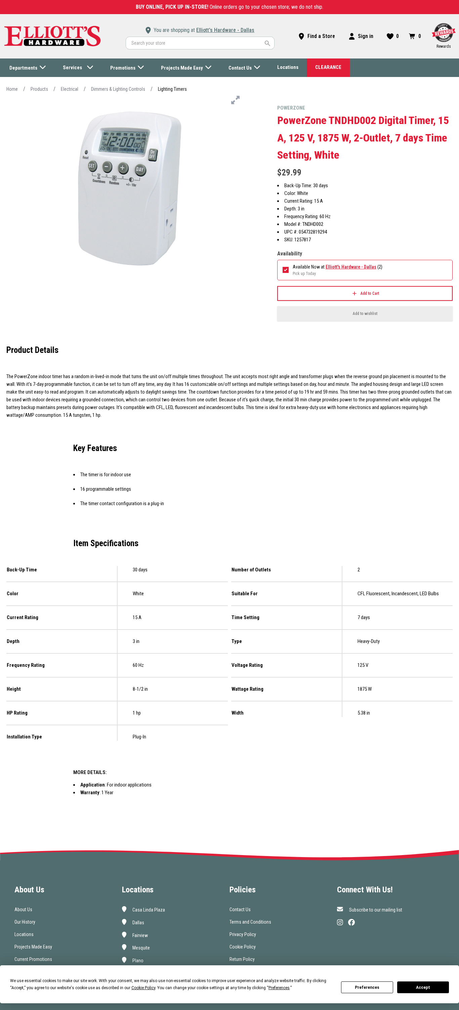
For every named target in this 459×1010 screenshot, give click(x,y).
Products (39, 89)
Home (12, 89)
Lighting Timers (172, 89)
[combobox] (200, 43)
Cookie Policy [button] (143, 987)
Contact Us (240, 909)
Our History (24, 922)
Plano (137, 960)
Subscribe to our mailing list (375, 910)
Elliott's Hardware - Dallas (225, 30)
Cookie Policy (243, 947)
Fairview (139, 935)
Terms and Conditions (250, 922)
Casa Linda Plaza (148, 910)
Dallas (137, 922)
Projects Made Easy (33, 947)
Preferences (367, 987)
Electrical (69, 89)
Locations (24, 934)
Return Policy (242, 959)
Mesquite (140, 948)
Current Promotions (33, 959)
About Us (23, 909)
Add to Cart (370, 293)
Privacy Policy (243, 934)
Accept (423, 987)
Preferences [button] (279, 987)
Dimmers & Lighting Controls (118, 89)
